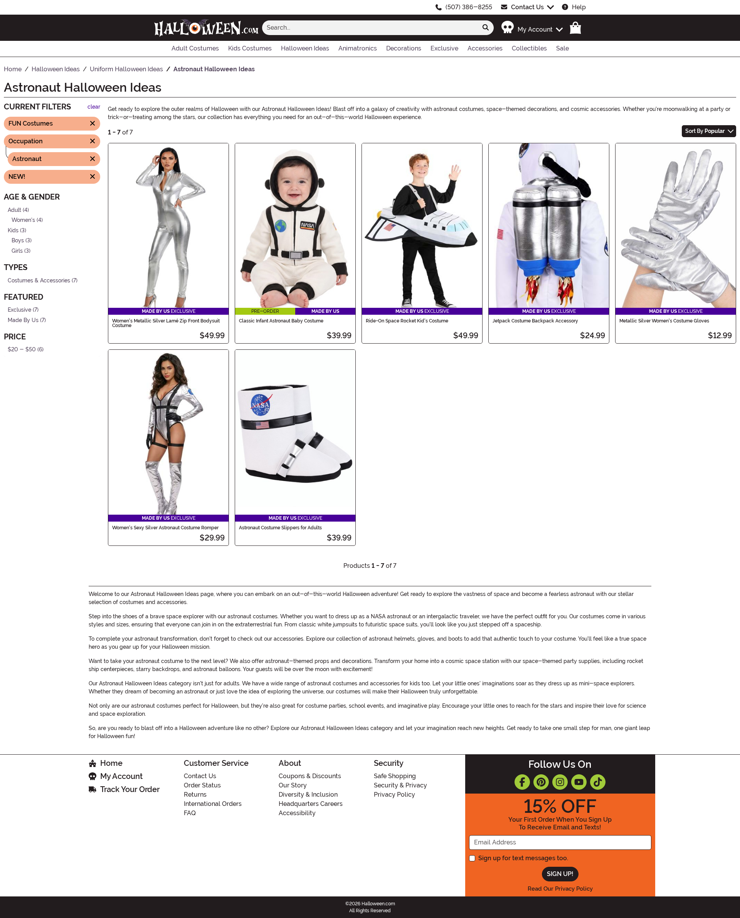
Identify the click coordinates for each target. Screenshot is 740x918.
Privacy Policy (394, 794)
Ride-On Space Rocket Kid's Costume (407, 321)
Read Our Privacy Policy (560, 888)
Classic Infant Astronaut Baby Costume (281, 321)
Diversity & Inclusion (308, 794)
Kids (13, 230)
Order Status (202, 785)
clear (93, 107)
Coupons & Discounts (310, 776)
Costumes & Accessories (39, 280)
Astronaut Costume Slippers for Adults (280, 527)
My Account (121, 776)
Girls (17, 251)
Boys (18, 240)
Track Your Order (130, 789)
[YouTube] (579, 782)
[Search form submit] (486, 27)
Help (579, 7)
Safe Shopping (395, 776)
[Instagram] (560, 782)
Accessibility (297, 813)
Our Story (293, 785)
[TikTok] (597, 782)
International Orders (213, 803)
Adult (14, 209)
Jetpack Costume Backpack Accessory (535, 321)
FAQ (190, 813)
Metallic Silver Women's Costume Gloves (664, 321)
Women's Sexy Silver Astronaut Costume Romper (165, 527)
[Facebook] (522, 782)
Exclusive (19, 310)
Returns (195, 794)
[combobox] (370, 27)
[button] (531, 27)
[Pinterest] (541, 782)
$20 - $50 (22, 349)
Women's (23, 220)
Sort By (705, 131)
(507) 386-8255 (469, 7)
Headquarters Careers (311, 803)
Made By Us (23, 320)
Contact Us (527, 7)
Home (111, 763)
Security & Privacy (400, 785)
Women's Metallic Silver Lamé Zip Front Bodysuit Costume (166, 323)
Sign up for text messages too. (523, 858)
